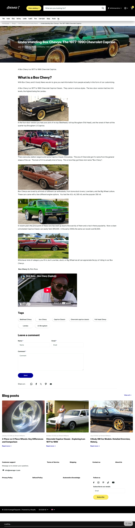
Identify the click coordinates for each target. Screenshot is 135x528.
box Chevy (43, 319)
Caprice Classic (59, 319)
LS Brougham (42, 326)
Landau (25, 326)
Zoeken (103, 8)
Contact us (96, 462)
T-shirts (3, 18)
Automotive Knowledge (71, 477)
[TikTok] (108, 482)
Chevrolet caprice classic (80, 319)
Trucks (35, 18)
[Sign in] (126, 8)
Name (20, 341)
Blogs (14, 23)
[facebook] (93, 482)
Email (54, 341)
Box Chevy (19, 18)
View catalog (33, 8)
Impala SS (30, 18)
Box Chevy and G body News (28, 23)
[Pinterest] (103, 482)
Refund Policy (37, 477)
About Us (53, 18)
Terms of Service (53, 462)
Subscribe (101, 497)
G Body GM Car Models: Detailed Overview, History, (111, 425)
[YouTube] (113, 482)
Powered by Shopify (29, 510)
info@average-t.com (12, 470)
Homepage (5, 23)
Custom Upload (42, 18)
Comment (22, 351)
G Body (13, 18)
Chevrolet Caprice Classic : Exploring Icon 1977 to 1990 (67, 425)
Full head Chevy (100, 319)
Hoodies (7, 18)
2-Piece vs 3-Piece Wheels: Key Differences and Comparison (23, 425)
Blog (58, 18)
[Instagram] (98, 482)
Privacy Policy (7, 477)
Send (25, 375)
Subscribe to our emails (101, 486)
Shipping (48, 18)
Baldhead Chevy (26, 319)
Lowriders (24, 18)
